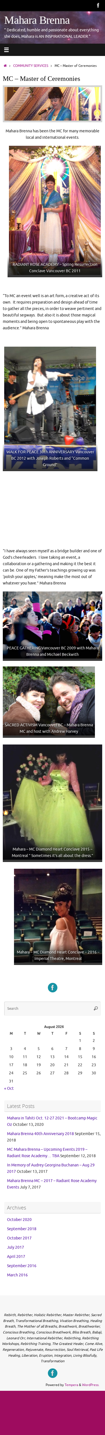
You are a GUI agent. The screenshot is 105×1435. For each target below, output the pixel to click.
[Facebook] (98, 5)
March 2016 (17, 1275)
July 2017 (15, 1247)
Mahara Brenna (36, 20)
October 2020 (19, 1219)
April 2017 (16, 1256)
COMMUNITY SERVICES (30, 66)
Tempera (71, 1385)
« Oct (9, 1088)
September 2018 (21, 1229)
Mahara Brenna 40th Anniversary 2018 (40, 1133)
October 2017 (19, 1238)
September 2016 (21, 1265)
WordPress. (90, 1385)
